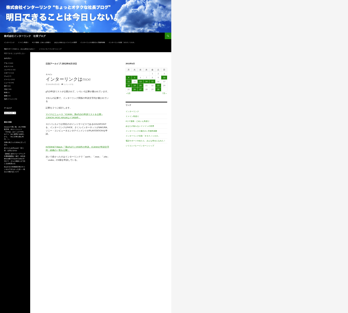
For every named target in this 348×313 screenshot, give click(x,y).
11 (129, 81)
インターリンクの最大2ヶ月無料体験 (92, 42)
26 (134, 89)
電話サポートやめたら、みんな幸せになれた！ (19, 49)
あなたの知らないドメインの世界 (65, 42)
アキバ (6, 63)
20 (140, 85)
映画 (5, 92)
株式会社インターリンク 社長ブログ (25, 35)
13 (140, 81)
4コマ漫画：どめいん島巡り (41, 42)
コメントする (68, 84)
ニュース (7, 83)
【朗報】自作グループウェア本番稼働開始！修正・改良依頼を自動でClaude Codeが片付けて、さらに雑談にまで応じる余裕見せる (14, 159)
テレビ (6, 76)
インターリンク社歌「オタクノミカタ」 (122, 42)
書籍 (5, 96)
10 (164, 77)
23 (158, 85)
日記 (5, 89)
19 (134, 85)
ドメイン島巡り (23, 42)
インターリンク (9, 42)
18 (129, 85)
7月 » (164, 93)
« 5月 (128, 93)
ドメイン (49, 74)
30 (158, 89)
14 (146, 81)
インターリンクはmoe (68, 79)
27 (140, 89)
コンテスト (8, 70)
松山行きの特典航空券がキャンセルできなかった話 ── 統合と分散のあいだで (14, 169)
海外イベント (9, 99)
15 (152, 81)
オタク (6, 66)
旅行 (5, 86)
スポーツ (7, 73)
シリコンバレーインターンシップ (50, 49)
